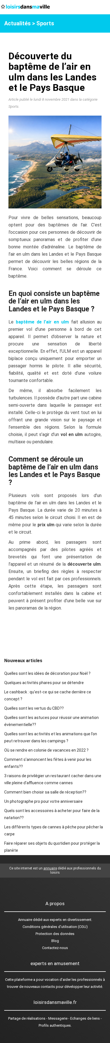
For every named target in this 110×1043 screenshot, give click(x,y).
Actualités (17, 23)
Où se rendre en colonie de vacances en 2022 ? (46, 750)
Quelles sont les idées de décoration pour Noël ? (47, 673)
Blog (55, 941)
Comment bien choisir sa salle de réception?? (45, 792)
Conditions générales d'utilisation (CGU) (55, 927)
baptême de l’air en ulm (42, 322)
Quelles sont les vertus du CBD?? (34, 708)
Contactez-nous (55, 948)
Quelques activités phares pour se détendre (44, 682)
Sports (45, 23)
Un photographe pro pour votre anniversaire (43, 801)
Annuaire (25, 920)
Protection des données (55, 934)
